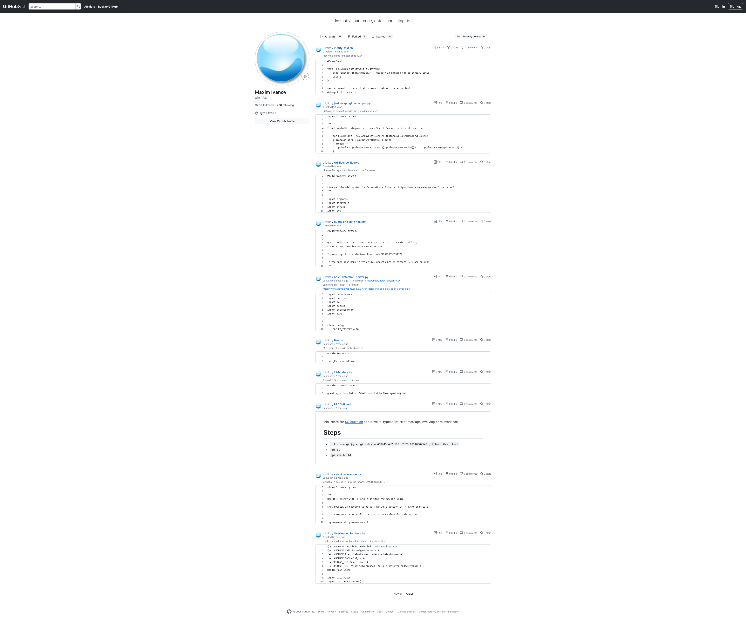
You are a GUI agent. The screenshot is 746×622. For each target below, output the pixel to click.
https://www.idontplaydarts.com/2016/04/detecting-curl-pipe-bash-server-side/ (366, 288)
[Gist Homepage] (14, 6)
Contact (390, 611)
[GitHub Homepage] (289, 611)
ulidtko (327, 48)
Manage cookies (406, 611)
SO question (354, 422)
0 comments (470, 102)
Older (409, 593)
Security (343, 611)
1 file (441, 47)
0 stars (487, 47)
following (285, 105)
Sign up (735, 6)
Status (354, 611)
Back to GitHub (108, 6)
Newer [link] (398, 593)
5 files (438, 339)
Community (367, 611)
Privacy (332, 611)
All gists (89, 6)
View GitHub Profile (282, 121)
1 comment (471, 47)
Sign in (720, 6)
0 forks (454, 47)
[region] (403, 76)
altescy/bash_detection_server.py (383, 280)
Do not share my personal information (439, 611)
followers (267, 105)
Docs (380, 611)
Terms (321, 611)
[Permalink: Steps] (320, 432)
